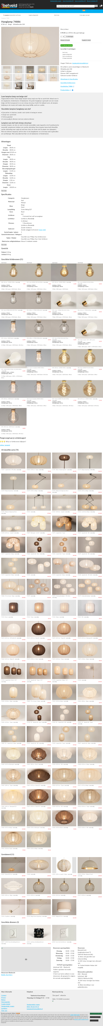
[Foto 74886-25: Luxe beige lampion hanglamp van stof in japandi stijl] (6, 85)
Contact (3, 995)
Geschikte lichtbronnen (68, 83)
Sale (84, 10)
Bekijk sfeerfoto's (6, 975)
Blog (93, 10)
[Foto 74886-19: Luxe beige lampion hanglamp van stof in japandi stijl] (53, 69)
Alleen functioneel (94, 1020)
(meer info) (42, 230)
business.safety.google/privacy (81, 1019)
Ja (0, 445)
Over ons (4, 1010)
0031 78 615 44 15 (33, 1007)
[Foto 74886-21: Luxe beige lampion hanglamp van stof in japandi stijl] (18, 77)
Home (3, 10)
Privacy (3, 997)
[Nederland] (100, 2)
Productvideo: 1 (66, 90)
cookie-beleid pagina (75, 1014)
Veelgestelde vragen (7, 1006)
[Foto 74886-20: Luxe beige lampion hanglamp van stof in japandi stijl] (6, 77)
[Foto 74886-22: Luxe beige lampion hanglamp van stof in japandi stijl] (30, 77)
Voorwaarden (5, 1002)
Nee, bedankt (5, 445)
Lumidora (4, 1008)
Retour (3, 1000)
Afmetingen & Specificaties (69, 79)
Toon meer (3, 190)
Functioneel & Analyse (95, 1017)
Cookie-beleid (5, 1004)
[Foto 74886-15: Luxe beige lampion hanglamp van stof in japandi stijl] (6, 69)
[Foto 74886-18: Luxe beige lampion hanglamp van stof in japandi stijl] (41, 69)
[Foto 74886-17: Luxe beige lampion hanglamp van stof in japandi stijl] (30, 69)
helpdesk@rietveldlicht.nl (80, 63)
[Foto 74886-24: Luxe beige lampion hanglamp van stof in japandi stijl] (53, 77)
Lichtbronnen (71, 10)
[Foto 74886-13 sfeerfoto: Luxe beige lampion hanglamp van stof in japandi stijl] (18, 85)
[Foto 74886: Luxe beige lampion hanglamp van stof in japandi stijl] (30, 46)
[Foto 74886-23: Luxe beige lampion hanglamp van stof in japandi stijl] (41, 77)
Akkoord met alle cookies (96, 1013)
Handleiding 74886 (67, 86)
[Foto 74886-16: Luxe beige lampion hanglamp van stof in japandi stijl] (18, 69)
